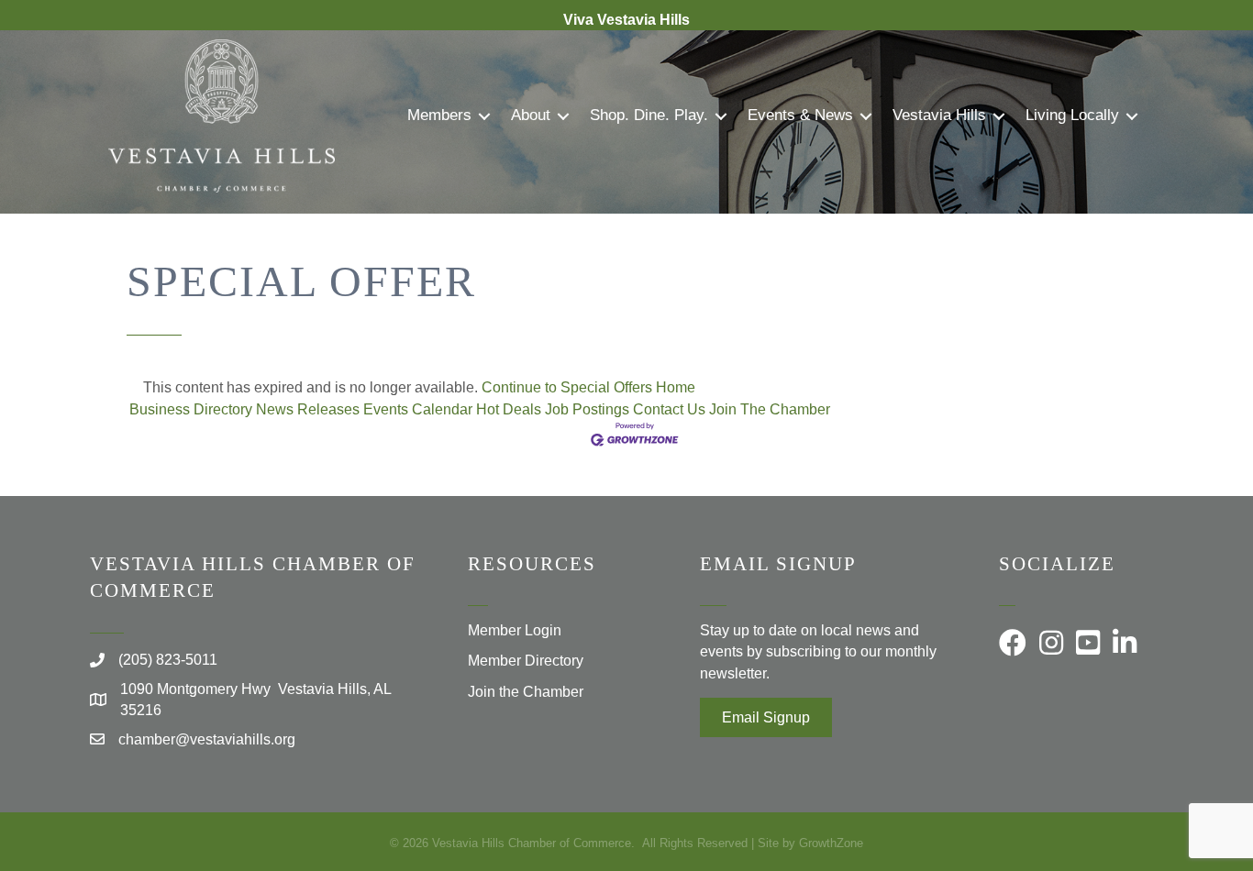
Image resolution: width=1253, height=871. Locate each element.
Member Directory (525, 660)
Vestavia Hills (939, 115)
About (530, 115)
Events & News (800, 115)
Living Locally (1072, 115)
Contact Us (669, 409)
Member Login (514, 630)
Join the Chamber (525, 692)
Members (439, 115)
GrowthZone (831, 843)
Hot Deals (508, 409)
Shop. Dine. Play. (649, 115)
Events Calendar (417, 409)
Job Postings (587, 409)
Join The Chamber (769, 409)
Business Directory (190, 409)
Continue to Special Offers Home (588, 387)
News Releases (308, 409)
